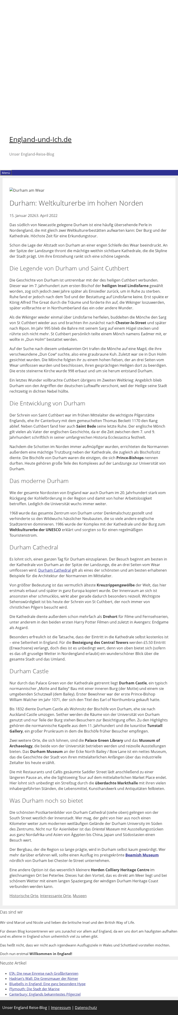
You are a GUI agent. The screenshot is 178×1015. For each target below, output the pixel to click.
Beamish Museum (142, 855)
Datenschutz (86, 1007)
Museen (80, 895)
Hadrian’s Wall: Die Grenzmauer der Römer (43, 978)
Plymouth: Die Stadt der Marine (34, 989)
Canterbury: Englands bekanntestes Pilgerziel (45, 994)
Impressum (61, 1007)
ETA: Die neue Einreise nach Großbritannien (43, 973)
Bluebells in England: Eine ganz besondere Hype (47, 983)
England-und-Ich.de (40, 139)
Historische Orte (24, 895)
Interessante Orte (55, 895)
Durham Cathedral (54, 570)
